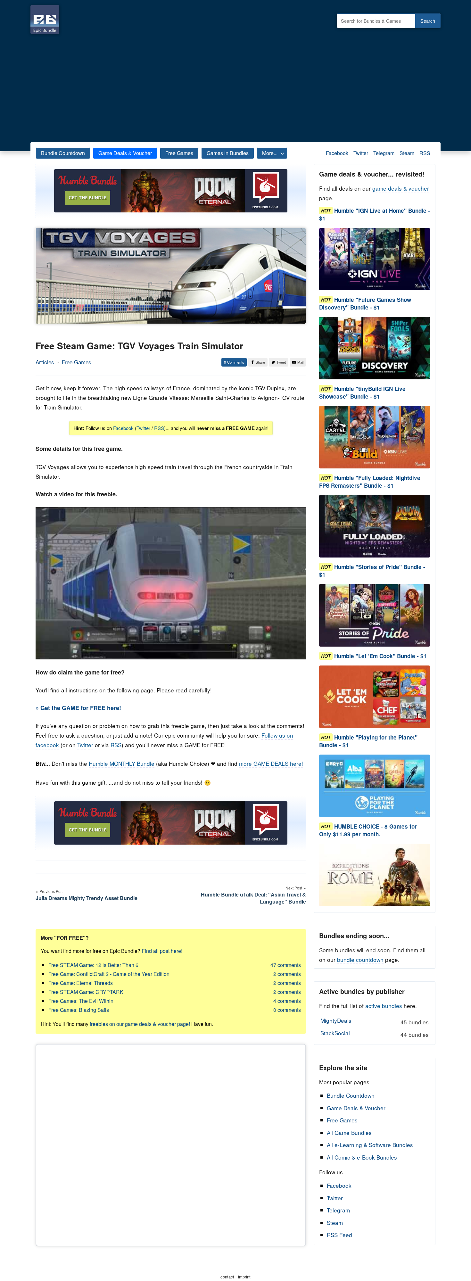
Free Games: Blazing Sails (78, 1009)
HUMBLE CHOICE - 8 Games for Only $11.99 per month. (368, 830)
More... (269, 153)
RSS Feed (339, 1235)
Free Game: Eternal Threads (80, 983)
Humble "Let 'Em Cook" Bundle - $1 (380, 656)
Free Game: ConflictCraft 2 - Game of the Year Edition (108, 974)
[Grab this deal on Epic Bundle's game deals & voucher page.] (374, 259)
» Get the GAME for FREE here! (78, 708)
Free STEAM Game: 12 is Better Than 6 (93, 965)
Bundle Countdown (63, 153)
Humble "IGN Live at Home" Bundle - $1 (374, 214)
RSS (424, 153)
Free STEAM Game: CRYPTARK (85, 992)
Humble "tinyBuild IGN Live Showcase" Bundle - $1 (362, 392)
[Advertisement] (235, 86)
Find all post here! (162, 951)
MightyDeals (374, 1021)
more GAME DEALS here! (271, 763)
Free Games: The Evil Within (80, 1000)
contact (227, 1277)
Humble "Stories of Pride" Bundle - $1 (372, 570)
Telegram (383, 153)
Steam (407, 153)
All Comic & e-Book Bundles (362, 1157)
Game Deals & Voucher (125, 153)
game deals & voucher (400, 188)
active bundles (383, 1006)
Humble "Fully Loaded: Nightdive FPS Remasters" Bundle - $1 (369, 481)
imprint (244, 1277)
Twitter (360, 153)
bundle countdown (360, 959)
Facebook (337, 153)
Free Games (179, 153)
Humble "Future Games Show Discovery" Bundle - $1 (365, 303)
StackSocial (374, 1033)
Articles (45, 362)
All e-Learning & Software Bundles (370, 1145)
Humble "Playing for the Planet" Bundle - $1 (368, 741)
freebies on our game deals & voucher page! (140, 1024)
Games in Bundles (228, 153)
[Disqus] (170, 1144)
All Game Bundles (349, 1132)
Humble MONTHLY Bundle (121, 763)
